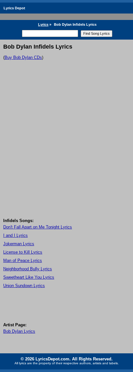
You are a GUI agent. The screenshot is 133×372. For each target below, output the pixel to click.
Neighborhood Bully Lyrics (27, 268)
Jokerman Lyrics (18, 243)
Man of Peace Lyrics (22, 260)
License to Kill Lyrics (22, 252)
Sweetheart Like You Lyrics (28, 277)
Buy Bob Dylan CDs (23, 57)
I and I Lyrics (15, 235)
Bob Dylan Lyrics (19, 331)
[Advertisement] (66, 148)
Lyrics (43, 24)
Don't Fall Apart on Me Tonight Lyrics (37, 227)
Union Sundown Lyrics (24, 285)
